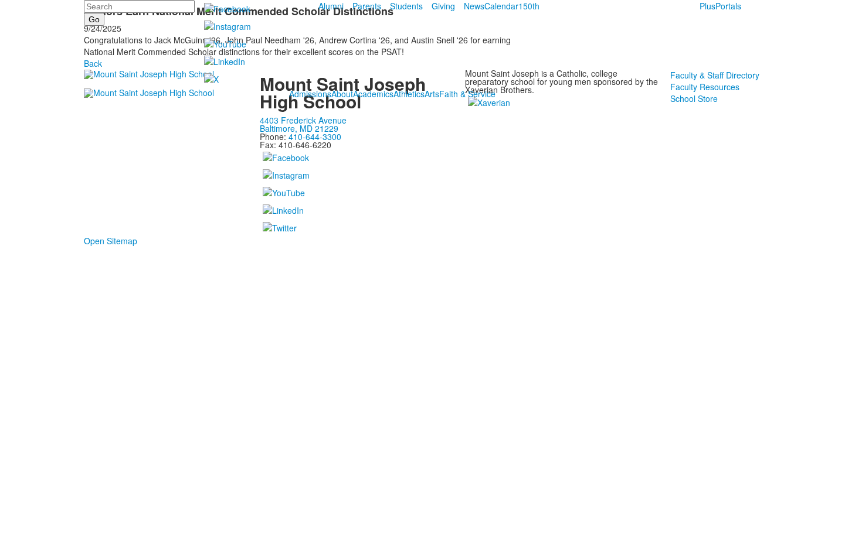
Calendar (501, 6)
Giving (443, 6)
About (342, 94)
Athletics (409, 94)
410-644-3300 (315, 136)
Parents (366, 6)
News (474, 6)
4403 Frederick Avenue (303, 120)
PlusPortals (720, 6)
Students (406, 6)
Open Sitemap (110, 241)
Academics (373, 94)
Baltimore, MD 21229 (299, 128)
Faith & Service (467, 94)
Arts (432, 94)
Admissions (310, 94)
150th (528, 6)
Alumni (331, 6)
